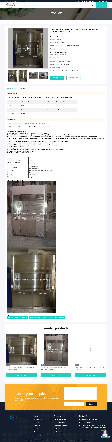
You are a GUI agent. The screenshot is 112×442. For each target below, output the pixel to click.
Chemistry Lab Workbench (61, 425)
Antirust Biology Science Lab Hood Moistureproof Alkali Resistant (55, 368)
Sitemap (36, 431)
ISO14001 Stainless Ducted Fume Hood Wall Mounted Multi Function (19, 368)
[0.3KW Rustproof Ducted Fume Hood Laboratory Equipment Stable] (28, 48)
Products (32, 5)
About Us (46, 5)
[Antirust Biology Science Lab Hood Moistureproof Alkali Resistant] (56, 350)
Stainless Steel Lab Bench (60, 428)
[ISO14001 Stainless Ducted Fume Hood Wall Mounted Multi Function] (21, 350)
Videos (40, 5)
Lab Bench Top (58, 431)
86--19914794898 (102, 1)
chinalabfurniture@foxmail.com (87, 1)
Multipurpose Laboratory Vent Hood (17, 317)
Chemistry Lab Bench (59, 422)
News (53, 5)
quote (101, 5)
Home (26, 5)
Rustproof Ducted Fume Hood (56, 317)
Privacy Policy (37, 435)
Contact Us (36, 428)
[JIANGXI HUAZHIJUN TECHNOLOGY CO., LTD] (10, 5)
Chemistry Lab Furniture (60, 419)
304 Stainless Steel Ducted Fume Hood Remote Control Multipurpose (89, 368)
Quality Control (37, 425)
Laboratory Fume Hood (60, 435)
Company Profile (38, 419)
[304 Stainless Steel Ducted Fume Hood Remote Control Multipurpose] (90, 350)
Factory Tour (37, 422)
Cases (58, 5)
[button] (48, 76)
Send (91, 404)
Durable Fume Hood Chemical (38, 317)
